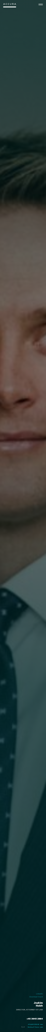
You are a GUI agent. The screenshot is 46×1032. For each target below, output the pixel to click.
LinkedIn (39, 994)
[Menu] (41, 4)
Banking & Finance (33, 1027)
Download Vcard (36, 997)
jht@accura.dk (33, 1024)
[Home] (9, 5)
